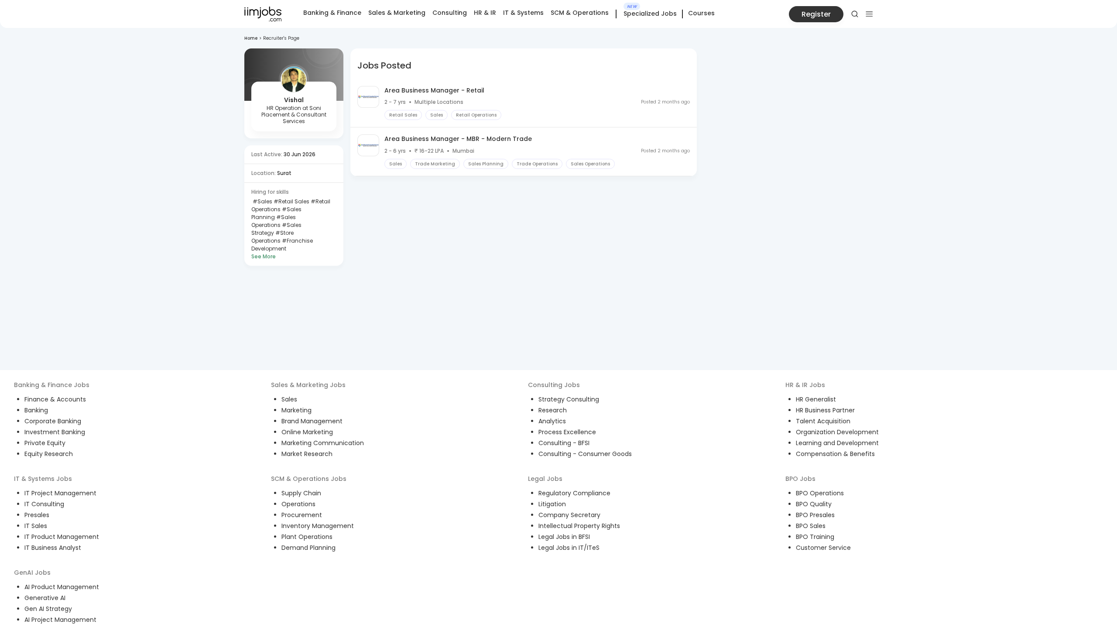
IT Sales (35, 525)
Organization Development (837, 432)
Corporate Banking (52, 421)
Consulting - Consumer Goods (585, 453)
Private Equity (44, 443)
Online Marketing (307, 432)
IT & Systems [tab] (523, 12)
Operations (298, 504)
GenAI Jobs (32, 572)
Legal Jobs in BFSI (564, 536)
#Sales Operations (273, 221)
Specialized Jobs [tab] (650, 14)
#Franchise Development (282, 244)
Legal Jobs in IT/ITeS (569, 547)
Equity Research (48, 453)
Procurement (301, 515)
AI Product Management (61, 587)
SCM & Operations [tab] (580, 12)
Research (552, 410)
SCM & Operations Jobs (308, 478)
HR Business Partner (825, 410)
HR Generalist (816, 399)
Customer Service (823, 547)
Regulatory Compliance (574, 493)
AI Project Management (60, 619)
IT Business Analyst (52, 547)
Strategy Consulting (568, 399)
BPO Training (815, 536)
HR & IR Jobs (805, 385)
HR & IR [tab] (485, 12)
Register (816, 14)
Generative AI (44, 597)
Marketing (296, 410)
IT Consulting (44, 504)
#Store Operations (272, 236)
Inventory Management (317, 525)
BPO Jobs (800, 478)
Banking (36, 410)
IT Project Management (60, 493)
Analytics (552, 421)
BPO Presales (815, 515)
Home (250, 38)
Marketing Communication (322, 443)
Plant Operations (306, 536)
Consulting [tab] (449, 12)
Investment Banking (54, 432)
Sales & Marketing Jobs (308, 385)
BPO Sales (811, 525)
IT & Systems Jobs (43, 478)
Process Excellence (567, 432)
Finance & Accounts (55, 399)
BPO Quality (814, 504)
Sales (289, 399)
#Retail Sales (290, 201)
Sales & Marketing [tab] (396, 12)
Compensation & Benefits (835, 453)
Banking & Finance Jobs (51, 385)
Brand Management (312, 421)
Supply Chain (301, 493)
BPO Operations (820, 493)
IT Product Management (61, 536)
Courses (701, 13)
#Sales (261, 201)
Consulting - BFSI (563, 443)
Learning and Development (837, 443)
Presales (36, 515)
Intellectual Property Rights (579, 525)
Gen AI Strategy (48, 608)
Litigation (552, 504)
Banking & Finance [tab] (332, 12)
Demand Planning (308, 547)
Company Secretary (569, 515)
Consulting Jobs (554, 385)
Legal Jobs (545, 478)
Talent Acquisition (823, 421)
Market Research (306, 453)
